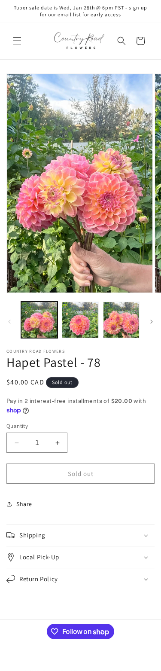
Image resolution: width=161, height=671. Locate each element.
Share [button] (24, 504)
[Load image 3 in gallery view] (121, 320)
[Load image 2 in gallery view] (80, 320)
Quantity (17, 426)
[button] (17, 40)
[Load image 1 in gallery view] (39, 320)
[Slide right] (151, 321)
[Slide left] (9, 321)
